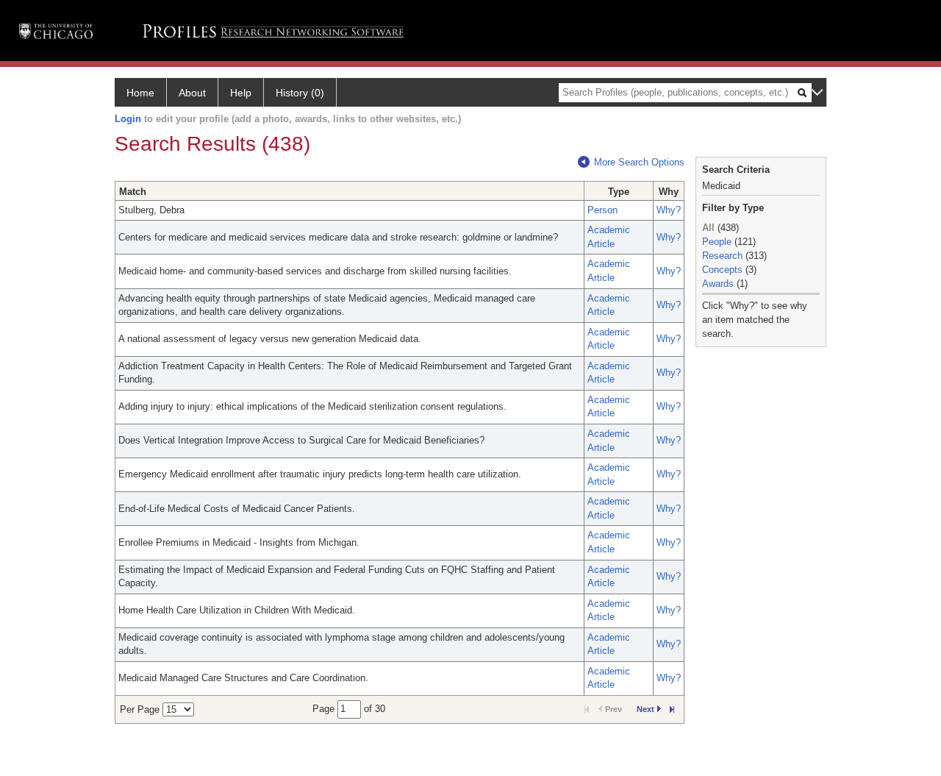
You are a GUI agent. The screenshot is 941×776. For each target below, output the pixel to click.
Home (140, 93)
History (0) (300, 93)
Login (128, 118)
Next (645, 709)
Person (602, 210)
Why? (668, 210)
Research (722, 255)
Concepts (722, 269)
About (192, 93)
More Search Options (639, 162)
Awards (718, 283)
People (716, 241)
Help (240, 93)
